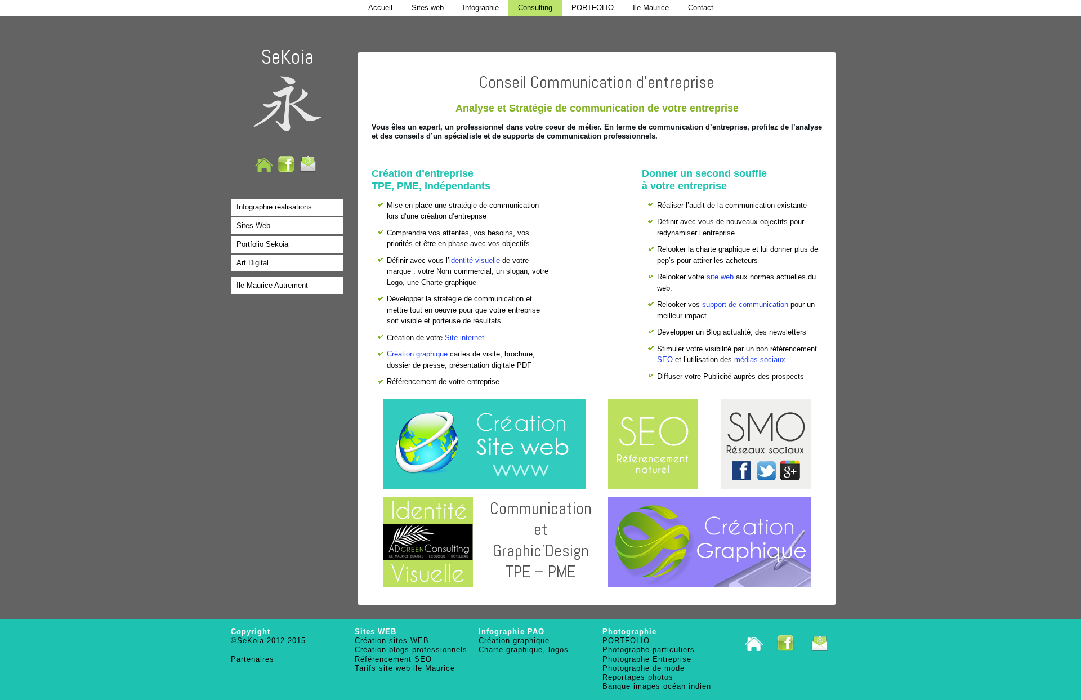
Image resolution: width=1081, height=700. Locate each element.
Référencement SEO (393, 659)
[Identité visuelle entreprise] (428, 542)
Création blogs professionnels (411, 649)
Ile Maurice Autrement (272, 285)
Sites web (428, 7)
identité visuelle (474, 260)
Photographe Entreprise (646, 659)
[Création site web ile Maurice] (484, 444)
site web (720, 277)
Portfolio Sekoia (262, 244)
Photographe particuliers (648, 649)
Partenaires (252, 659)
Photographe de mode (643, 668)
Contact (700, 7)
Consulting (535, 7)
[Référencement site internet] (653, 444)
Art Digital (252, 262)
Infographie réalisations (274, 207)
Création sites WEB (392, 640)
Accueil (380, 7)
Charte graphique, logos (524, 649)
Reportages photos (637, 677)
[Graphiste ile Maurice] (709, 542)
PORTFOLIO (592, 7)
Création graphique (417, 354)
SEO (665, 359)
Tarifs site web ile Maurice (405, 668)
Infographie (481, 7)
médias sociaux (759, 359)
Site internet (464, 337)
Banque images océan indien (656, 686)
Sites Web (253, 225)
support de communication (745, 304)
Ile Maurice (651, 7)
